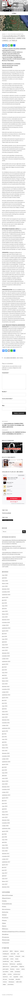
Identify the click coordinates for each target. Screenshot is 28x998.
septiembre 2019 (6, 795)
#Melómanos (5, 929)
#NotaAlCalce (5, 934)
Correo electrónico (7, 398)
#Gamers (4, 926)
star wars (5, 979)
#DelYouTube (5, 912)
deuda (16, 959)
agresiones (5, 951)
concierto (11, 956)
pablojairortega (18, 34)
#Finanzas (4, 920)
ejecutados (17, 961)
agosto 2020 (5, 764)
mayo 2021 (4, 739)
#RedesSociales (6, 940)
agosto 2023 (5, 664)
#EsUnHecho (5, 917)
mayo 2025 (4, 605)
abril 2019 (4, 809)
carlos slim (13, 953)
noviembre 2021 (6, 722)
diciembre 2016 (5, 887)
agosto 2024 (5, 630)
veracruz (5, 981)
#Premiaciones (5, 937)
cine (18, 953)
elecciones (5, 964)
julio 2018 (4, 834)
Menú (14, 13)
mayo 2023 (4, 672)
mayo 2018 (4, 839)
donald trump (6, 961)
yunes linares (11, 984)
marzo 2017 (5, 878)
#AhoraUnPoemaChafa (7, 895)
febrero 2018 (5, 848)
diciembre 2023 (5, 653)
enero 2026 (5, 586)
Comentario (5, 372)
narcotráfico (5, 971)
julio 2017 (4, 867)
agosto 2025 (5, 597)
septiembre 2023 (6, 661)
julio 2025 (4, 600)
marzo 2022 (5, 711)
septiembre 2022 (6, 694)
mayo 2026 (4, 575)
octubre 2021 (5, 725)
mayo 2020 (4, 772)
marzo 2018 (5, 845)
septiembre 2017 (6, 862)
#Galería (4, 923)
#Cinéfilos (4, 901)
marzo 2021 (5, 745)
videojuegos (11, 981)
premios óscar (16, 974)
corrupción (17, 956)
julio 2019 (4, 800)
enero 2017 (4, 884)
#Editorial (20, 357)
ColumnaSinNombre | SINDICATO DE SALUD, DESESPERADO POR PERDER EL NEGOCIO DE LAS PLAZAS (13, 565)
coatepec (5, 956)
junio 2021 (4, 736)
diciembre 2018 (5, 820)
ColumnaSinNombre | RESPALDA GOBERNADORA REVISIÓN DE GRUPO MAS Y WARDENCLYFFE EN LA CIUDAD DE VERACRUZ (14, 542)
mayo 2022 (4, 706)
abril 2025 (4, 608)
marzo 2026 (5, 580)
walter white (19, 981)
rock (11, 976)
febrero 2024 (5, 647)
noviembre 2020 (6, 756)
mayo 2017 (4, 873)
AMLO (11, 951)
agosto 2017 (5, 864)
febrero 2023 (5, 681)
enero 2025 (5, 617)
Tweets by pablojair (6, 513)
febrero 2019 (5, 814)
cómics (12, 959)
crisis (23, 956)
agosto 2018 (5, 831)
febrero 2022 (5, 714)
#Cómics (4, 906)
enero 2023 (4, 683)
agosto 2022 (5, 697)
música (23, 969)
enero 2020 (5, 784)
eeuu (12, 961)
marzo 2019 (5, 811)
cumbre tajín (5, 959)
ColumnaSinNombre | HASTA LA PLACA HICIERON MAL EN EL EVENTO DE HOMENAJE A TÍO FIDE (14, 548)
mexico (18, 969)
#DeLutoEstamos (6, 909)
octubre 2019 (5, 792)
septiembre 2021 (6, 728)
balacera (16, 951)
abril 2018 (4, 842)
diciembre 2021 (5, 720)
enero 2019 (4, 817)
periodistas (17, 971)
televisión (18, 979)
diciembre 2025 (5, 589)
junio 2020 (4, 770)
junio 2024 (4, 636)
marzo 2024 (5, 644)
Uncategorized (5, 942)
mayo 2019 (4, 806)
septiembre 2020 (6, 761)
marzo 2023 (5, 678)
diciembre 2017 (5, 853)
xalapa (4, 984)
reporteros (5, 976)
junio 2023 (4, 669)
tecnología (11, 979)
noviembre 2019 (6, 789)
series (21, 976)
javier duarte (5, 969)
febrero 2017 (5, 881)
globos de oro (6, 966)
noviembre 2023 (6, 656)
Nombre (4, 391)
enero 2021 (4, 750)
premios (10, 974)
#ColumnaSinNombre (10, 357)
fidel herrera (12, 964)
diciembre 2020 (5, 753)
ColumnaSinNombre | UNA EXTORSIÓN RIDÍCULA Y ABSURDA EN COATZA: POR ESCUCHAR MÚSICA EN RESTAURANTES (14, 559)
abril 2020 (4, 775)
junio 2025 (4, 603)
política (4, 974)
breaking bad (6, 953)
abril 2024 (4, 642)
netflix (11, 971)
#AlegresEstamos (6, 898)
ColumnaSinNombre (12, 8)
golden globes (14, 966)
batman (22, 951)
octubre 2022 (5, 692)
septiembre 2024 (6, 628)
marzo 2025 (5, 611)
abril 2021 (4, 742)
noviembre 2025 (6, 591)
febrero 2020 (5, 781)
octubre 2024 (5, 625)
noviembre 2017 (6, 856)
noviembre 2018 (6, 823)
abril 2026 (4, 578)
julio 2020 (4, 767)
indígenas (22, 966)
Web (3, 405)
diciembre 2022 (5, 686)
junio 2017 (4, 870)
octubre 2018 (5, 825)
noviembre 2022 (6, 689)
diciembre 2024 (5, 619)
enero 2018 (4, 850)
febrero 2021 (5, 747)
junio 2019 (4, 803)
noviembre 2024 (6, 622)
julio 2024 (4, 633)
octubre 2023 (5, 658)
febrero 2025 (5, 614)
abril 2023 (4, 675)
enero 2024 (5, 650)
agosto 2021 (5, 731)
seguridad (15, 976)
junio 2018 (4, 837)
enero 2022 (4, 717)
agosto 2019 (5, 798)
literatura (12, 969)
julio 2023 (4, 667)
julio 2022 (4, 700)
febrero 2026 (5, 583)
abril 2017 (4, 875)
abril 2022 (4, 708)
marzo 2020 (5, 778)
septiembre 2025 (6, 594)
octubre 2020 (5, 759)
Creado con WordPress (7, 994)
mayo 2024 (4, 639)
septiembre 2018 (6, 828)
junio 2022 (4, 703)
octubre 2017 (5, 859)
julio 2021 (4, 734)
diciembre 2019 (5, 786)
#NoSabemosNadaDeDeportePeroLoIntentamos (13, 931)
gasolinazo (19, 964)
